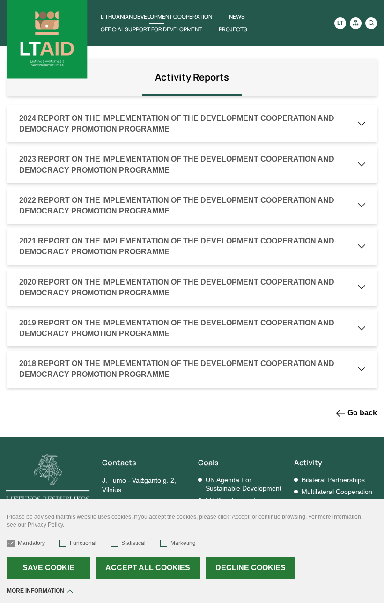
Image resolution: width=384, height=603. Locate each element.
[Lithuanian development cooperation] (47, 39)
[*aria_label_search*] (371, 23)
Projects (233, 29)
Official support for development (151, 29)
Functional (83, 543)
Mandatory (31, 543)
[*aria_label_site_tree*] (356, 23)
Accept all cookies (147, 568)
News (237, 17)
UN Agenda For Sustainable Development (243, 484)
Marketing (183, 543)
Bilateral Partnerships (333, 480)
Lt (340, 23)
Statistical (133, 543)
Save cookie (48, 568)
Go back (362, 413)
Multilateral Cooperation (337, 491)
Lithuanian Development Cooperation (156, 17)
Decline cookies (250, 568)
